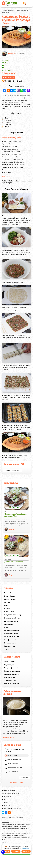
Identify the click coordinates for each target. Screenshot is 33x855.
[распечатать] (28, 90)
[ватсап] (21, 90)
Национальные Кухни (11, 630)
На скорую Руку (9, 646)
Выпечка (7, 608)
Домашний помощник (11, 683)
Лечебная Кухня (9, 677)
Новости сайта (6, 805)
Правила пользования (9, 790)
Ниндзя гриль (8, 624)
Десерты (7, 605)
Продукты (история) (11, 668)
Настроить (26, 851)
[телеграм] (14, 90)
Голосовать (24, 777)
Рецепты (12, 10)
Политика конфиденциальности (12, 808)
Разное (6, 649)
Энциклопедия (9, 665)
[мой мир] (24, 90)
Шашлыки (5, 12)
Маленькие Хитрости (11, 674)
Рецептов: (20, 53)
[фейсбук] (4, 90)
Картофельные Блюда (12, 640)
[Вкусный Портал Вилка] (9, 3)
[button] (3, 852)
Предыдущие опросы (16, 782)
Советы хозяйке (9, 661)
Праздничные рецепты (12, 637)
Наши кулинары (7, 796)
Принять (6, 851)
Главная (4, 10)
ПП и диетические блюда (12, 615)
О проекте (5, 802)
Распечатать (8, 70)
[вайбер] (18, 90)
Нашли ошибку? (10, 73)
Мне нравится (9, 77)
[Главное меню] (29, 3)
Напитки (7, 602)
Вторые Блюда (9, 596)
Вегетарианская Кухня (12, 618)
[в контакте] (11, 90)
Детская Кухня (9, 611)
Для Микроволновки (11, 621)
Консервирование (10, 643)
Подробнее (25, 848)
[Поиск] (25, 3)
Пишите (4, 799)
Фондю (6, 627)
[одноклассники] (8, 90)
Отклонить (16, 851)
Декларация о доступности (10, 793)
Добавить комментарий (12, 470)
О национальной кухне (12, 671)
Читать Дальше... (10, 737)
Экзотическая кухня (11, 633)
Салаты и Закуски (10, 599)
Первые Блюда (9, 593)
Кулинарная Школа (10, 680)
